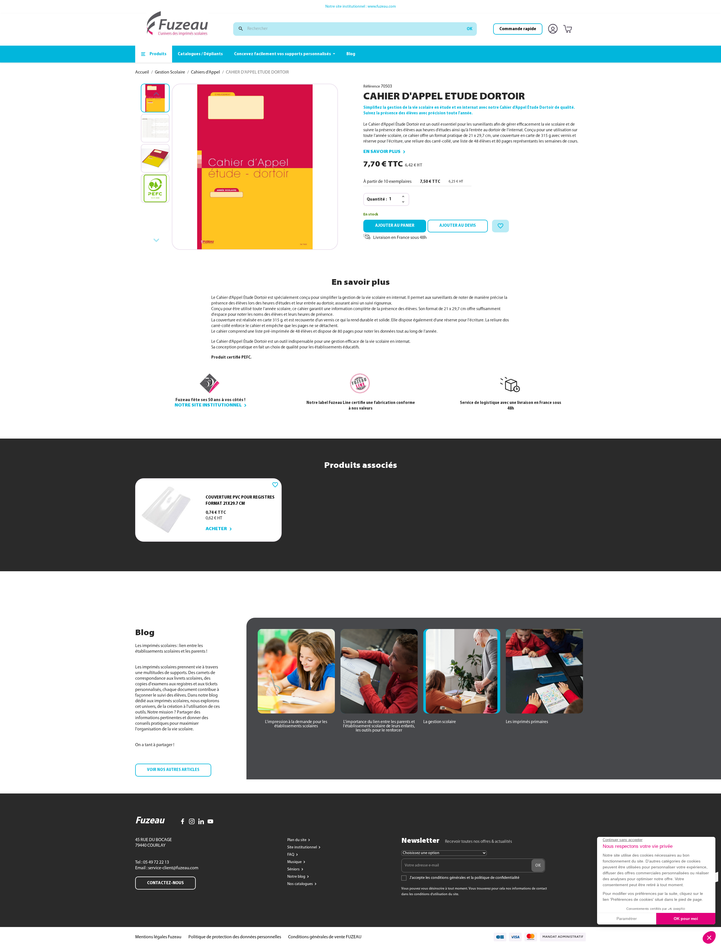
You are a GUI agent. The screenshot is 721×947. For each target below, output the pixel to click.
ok (469, 29)
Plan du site (297, 840)
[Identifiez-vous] (554, 29)
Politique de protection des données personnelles (234, 937)
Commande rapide (517, 29)
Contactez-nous (165, 883)
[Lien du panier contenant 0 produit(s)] (569, 29)
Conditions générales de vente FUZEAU (324, 937)
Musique (294, 862)
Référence (371, 87)
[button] (173, 770)
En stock (370, 214)
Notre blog (296, 877)
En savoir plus (381, 152)
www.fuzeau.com (382, 7)
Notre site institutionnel (208, 405)
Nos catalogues (300, 884)
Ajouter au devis (457, 225)
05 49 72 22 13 (155, 862)
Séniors (294, 869)
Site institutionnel (302, 847)
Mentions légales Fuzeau (158, 937)
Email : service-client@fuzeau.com (166, 868)
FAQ (291, 855)
